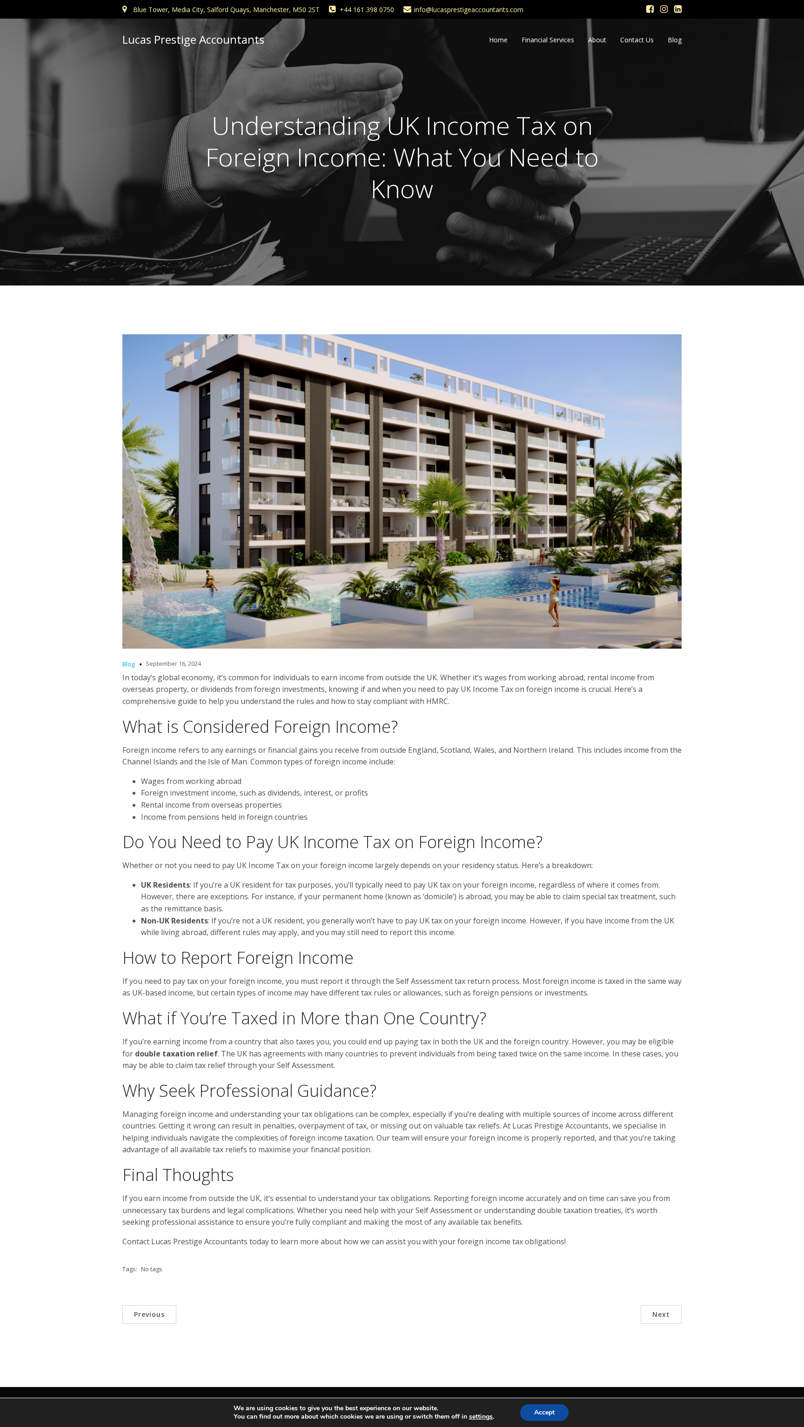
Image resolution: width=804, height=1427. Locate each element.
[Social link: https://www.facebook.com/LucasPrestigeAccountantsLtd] (650, 9)
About (597, 39)
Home (498, 39)
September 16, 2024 (173, 663)
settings (481, 1417)
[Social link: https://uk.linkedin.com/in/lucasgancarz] (678, 9)
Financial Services (548, 39)
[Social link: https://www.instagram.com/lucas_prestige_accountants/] (664, 9)
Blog (675, 39)
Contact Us (637, 39)
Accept (544, 1412)
